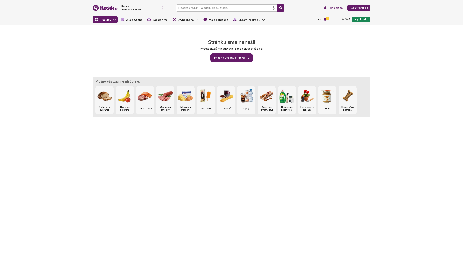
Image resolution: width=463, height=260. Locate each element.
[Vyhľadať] (280, 8)
